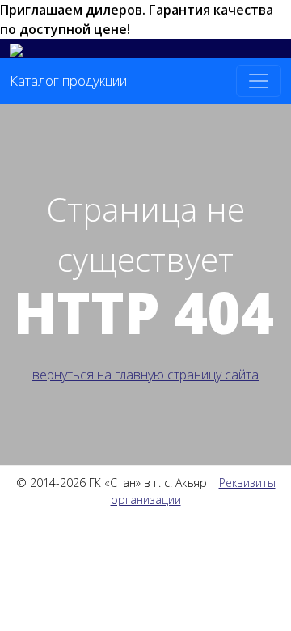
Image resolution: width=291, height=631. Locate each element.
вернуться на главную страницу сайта (145, 374)
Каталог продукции (68, 80)
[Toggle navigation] (258, 81)
